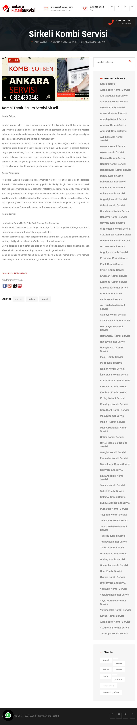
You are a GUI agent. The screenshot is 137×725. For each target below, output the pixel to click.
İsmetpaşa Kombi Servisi (114, 374)
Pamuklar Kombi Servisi (114, 458)
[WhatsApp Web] (112, 8)
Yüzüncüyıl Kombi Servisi (115, 627)
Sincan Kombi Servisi (112, 485)
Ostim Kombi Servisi (112, 437)
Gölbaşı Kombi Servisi (113, 314)
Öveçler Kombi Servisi (113, 452)
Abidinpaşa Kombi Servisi (115, 89)
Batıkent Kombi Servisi (113, 181)
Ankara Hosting (51, 715)
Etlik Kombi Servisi (111, 293)
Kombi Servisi (108, 84)
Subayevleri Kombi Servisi (115, 503)
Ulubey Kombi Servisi (112, 559)
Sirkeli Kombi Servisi (112, 491)
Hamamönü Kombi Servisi (115, 336)
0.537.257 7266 (123, 20)
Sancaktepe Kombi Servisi (115, 464)
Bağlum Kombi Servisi (113, 164)
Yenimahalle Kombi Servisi (115, 610)
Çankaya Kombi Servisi (113, 217)
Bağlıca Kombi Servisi (112, 158)
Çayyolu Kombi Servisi (113, 223)
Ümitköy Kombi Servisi (113, 583)
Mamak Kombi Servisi (112, 421)
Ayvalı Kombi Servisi (112, 152)
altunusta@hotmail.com (62, 7)
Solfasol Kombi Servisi (113, 497)
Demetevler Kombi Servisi (115, 240)
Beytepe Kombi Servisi (113, 187)
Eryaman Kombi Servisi (113, 276)
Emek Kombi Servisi (111, 264)
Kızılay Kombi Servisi (112, 398)
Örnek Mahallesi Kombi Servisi (113, 445)
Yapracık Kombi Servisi (113, 589)
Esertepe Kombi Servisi (113, 281)
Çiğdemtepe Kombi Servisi (115, 228)
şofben (118, 679)
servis (18, 299)
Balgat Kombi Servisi (112, 175)
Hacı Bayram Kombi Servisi (111, 328)
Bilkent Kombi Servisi (112, 193)
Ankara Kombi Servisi (64, 42)
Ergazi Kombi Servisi (112, 270)
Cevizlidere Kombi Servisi (115, 211)
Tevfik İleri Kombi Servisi (114, 520)
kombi (45, 299)
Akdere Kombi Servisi (112, 107)
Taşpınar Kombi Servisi (113, 514)
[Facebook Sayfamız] (118, 8)
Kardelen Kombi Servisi (113, 386)
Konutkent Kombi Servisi (114, 410)
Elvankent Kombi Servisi (114, 258)
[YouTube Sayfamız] (125, 8)
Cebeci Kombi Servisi (112, 205)
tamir (105, 676)
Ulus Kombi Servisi (111, 571)
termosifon (108, 686)
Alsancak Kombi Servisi (113, 113)
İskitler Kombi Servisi (112, 368)
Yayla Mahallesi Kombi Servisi (113, 602)
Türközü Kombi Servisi (113, 536)
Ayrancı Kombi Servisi (112, 146)
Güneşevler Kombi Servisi (115, 320)
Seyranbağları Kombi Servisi (112, 478)
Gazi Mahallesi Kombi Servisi (112, 307)
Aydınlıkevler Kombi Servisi (111, 139)
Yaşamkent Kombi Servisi (114, 594)
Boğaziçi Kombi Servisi (113, 199)
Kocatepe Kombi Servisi (114, 404)
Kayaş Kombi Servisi (112, 616)
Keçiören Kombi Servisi (113, 392)
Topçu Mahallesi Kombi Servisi (113, 528)
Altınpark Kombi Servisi (113, 131)
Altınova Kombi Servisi (113, 125)
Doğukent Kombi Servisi (114, 252)
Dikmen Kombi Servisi (112, 246)
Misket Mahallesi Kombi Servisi (113, 429)
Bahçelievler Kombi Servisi (115, 170)
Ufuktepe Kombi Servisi (113, 553)
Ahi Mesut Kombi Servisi (114, 95)
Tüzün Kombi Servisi (112, 547)
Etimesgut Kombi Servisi (114, 287)
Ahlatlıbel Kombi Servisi (114, 101)
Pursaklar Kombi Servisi (114, 508)
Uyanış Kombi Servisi (112, 577)
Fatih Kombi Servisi (111, 299)
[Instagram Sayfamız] (132, 8)
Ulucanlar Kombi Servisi (114, 565)
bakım (32, 299)
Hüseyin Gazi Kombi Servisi (111, 349)
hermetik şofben (111, 692)
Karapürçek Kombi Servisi (115, 380)
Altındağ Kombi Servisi (113, 119)
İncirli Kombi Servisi (111, 363)
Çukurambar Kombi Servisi (115, 234)
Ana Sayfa (41, 42)
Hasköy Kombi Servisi (112, 341)
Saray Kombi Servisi (111, 470)
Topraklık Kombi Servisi (113, 541)
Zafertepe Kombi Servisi (114, 633)
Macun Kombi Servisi (112, 416)
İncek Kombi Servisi (111, 357)
